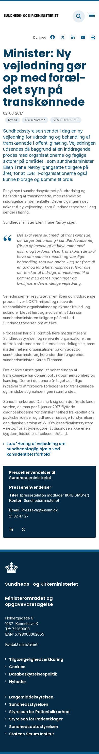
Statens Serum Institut (31, 734)
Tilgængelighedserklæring (36, 659)
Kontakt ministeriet (21, 644)
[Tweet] (63, 37)
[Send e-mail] (83, 37)
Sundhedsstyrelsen (28, 704)
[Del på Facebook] (52, 37)
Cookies (17, 666)
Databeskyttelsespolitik (33, 674)
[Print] (93, 37)
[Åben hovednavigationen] (94, 16)
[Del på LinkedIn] (73, 37)
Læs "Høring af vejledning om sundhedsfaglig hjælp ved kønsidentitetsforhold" (36, 449)
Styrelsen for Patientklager (36, 719)
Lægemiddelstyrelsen (31, 697)
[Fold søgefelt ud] (79, 16)
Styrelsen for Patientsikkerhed (39, 711)
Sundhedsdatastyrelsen (33, 726)
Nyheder (17, 681)
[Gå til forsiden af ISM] (29, 16)
